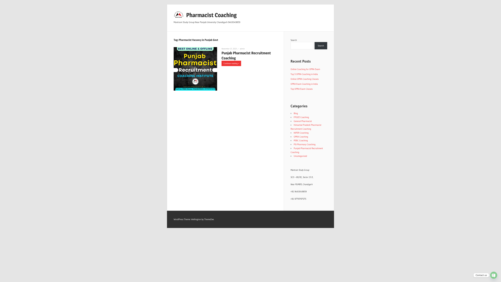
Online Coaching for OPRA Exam (305, 69)
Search (294, 40)
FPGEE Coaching (301, 117)
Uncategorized (300, 156)
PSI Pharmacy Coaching (304, 144)
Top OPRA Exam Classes (302, 88)
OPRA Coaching (301, 136)
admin (242, 49)
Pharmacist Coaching (211, 15)
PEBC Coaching (301, 140)
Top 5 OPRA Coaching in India (304, 74)
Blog (296, 113)
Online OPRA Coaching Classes (305, 79)
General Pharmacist (303, 121)
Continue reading (230, 63)
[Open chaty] (493, 275)
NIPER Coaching (301, 132)
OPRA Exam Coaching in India (304, 84)
